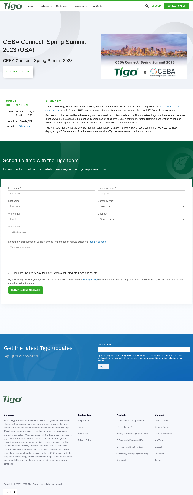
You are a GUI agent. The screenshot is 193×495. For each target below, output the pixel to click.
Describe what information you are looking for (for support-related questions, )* (58, 241)
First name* (14, 188)
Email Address (104, 344)
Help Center (97, 6)
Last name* (14, 201)
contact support (98, 241)
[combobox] (10, 492)
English (8, 492)
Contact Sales (176, 6)
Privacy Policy (90, 279)
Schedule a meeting (18, 72)
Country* (102, 213)
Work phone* (15, 226)
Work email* (14, 213)
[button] (33, 6)
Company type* (106, 201)
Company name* (107, 188)
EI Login (156, 6)
